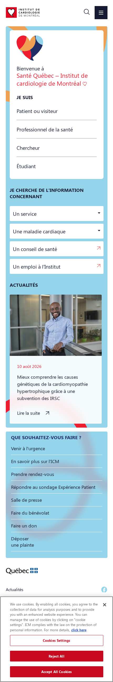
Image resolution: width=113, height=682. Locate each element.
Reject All (56, 656)
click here (78, 630)
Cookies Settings (56, 640)
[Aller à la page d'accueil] (23, 12)
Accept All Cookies (56, 671)
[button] (86, 12)
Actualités (14, 589)
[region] (56, 639)
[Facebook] (104, 590)
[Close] (104, 605)
